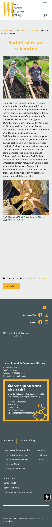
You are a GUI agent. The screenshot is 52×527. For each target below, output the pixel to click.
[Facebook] (40, 315)
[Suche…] (45, 16)
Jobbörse (43, 455)
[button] (45, 4)
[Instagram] (47, 315)
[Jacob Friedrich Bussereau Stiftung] (13, 9)
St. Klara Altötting (14, 464)
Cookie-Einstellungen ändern (18, 492)
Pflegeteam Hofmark (15, 468)
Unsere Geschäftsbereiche (17, 450)
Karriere (41, 450)
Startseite (5, 30)
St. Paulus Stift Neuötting (17, 460)
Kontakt (40, 459)
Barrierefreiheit (11, 488)
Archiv (14, 30)
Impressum (9, 478)
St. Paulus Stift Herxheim (28, 30)
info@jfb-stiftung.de (17, 376)
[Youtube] (44, 307)
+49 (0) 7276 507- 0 (17, 373)
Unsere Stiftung (27, 440)
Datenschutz (10, 483)
